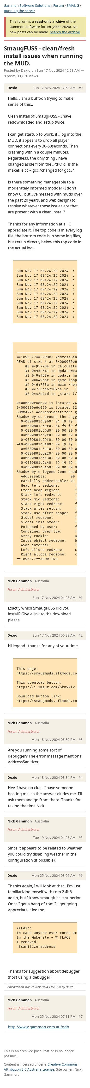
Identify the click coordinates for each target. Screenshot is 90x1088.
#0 (80, 87)
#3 (80, 739)
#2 (80, 635)
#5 (80, 837)
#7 (80, 1016)
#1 (80, 597)
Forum (58, 5)
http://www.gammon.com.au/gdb (38, 1027)
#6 (80, 875)
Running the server (19, 10)
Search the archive (65, 32)
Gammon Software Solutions (27, 5)
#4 (80, 777)
